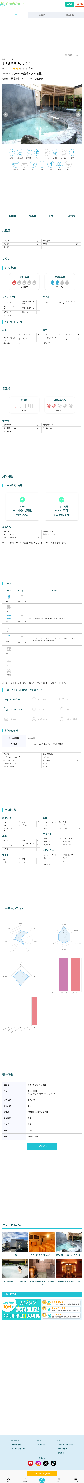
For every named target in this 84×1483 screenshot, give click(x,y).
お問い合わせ (62, 1449)
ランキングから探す (19, 1449)
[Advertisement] (42, 37)
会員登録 (79, 4)
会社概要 (61, 1453)
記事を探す (42, 1445)
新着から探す (16, 1445)
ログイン (69, 4)
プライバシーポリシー (65, 1445)
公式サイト (42, 1146)
